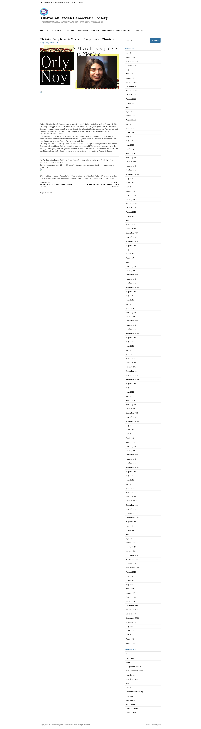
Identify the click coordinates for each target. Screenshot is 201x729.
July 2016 (129, 296)
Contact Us (138, 30)
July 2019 (129, 178)
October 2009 (131, 614)
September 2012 (132, 467)
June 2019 (130, 183)
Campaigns (83, 30)
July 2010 (129, 576)
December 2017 (132, 233)
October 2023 (131, 95)
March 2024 (130, 78)
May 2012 (129, 484)
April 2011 (130, 538)
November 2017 (132, 237)
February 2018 (131, 229)
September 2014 (132, 379)
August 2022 (131, 120)
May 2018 (129, 220)
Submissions (131, 704)
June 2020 (130, 145)
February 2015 (131, 363)
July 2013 (129, 425)
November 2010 (132, 559)
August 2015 (131, 338)
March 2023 (130, 116)
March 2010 (130, 593)
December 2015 (132, 321)
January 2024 (131, 82)
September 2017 (132, 241)
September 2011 (132, 518)
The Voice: (70, 30)
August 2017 (131, 245)
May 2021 (129, 137)
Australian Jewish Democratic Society (73, 18)
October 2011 (131, 513)
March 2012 (130, 492)
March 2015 (130, 358)
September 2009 (132, 618)
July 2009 (129, 626)
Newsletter (130, 675)
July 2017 (129, 250)
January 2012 (131, 501)
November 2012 (132, 459)
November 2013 (132, 417)
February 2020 (131, 157)
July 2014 (129, 388)
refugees (129, 696)
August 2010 (131, 572)
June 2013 (130, 430)
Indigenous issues (133, 667)
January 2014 (131, 409)
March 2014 (130, 400)
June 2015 (130, 346)
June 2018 (130, 216)
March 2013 (130, 442)
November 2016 (132, 279)
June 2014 (130, 392)
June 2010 (130, 580)
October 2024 (131, 65)
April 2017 (130, 258)
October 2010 (131, 564)
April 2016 (130, 308)
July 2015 (129, 342)
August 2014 (131, 384)
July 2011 (129, 526)
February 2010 (131, 597)
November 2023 (132, 91)
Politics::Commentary (134, 692)
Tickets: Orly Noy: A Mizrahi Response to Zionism (56, 185)
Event (128, 662)
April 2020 (130, 149)
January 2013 (131, 451)
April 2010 (130, 589)
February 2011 (131, 547)
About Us (44, 30)
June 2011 (130, 530)
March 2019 (130, 191)
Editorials (130, 658)
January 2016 (131, 317)
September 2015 (132, 333)
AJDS (44, 42)
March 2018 (130, 224)
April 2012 (130, 488)
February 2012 (131, 497)
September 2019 (132, 174)
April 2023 (130, 111)
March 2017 (130, 262)
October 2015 (131, 329)
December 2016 (132, 275)
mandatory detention (134, 671)
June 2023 (130, 103)
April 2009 (130, 639)
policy (128, 688)
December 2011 (132, 505)
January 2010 (131, 601)
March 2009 (130, 643)
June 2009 (130, 631)
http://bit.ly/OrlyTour (105, 160)
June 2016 (130, 300)
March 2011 (130, 543)
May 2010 (129, 585)
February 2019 (131, 195)
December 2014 (132, 371)
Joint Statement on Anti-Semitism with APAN (110, 30)
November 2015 (132, 325)
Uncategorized (132, 708)
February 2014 (131, 404)
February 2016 (131, 312)
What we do (57, 30)
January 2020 (131, 162)
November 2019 (132, 166)
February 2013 (131, 446)
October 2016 (131, 283)
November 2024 (132, 61)
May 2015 (129, 350)
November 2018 (132, 204)
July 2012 (129, 476)
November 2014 (132, 375)
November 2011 (132, 509)
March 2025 (130, 57)
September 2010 (132, 568)
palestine (48, 193)
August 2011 (131, 522)
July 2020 (129, 141)
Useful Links (131, 713)
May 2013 (129, 434)
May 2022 (129, 124)
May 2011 (129, 534)
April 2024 (130, 74)
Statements (130, 700)
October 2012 (131, 463)
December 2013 (132, 413)
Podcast (129, 683)
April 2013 (130, 438)
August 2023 (131, 99)
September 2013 (132, 421)
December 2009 (132, 605)
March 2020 (130, 153)
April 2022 (130, 128)
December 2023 (132, 86)
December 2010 (132, 555)
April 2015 (130, 354)
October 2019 (131, 170)
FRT (159, 725)
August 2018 (131, 212)
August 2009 (131, 622)
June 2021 (130, 132)
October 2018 (131, 208)
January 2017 (131, 271)
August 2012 (131, 471)
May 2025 (129, 53)
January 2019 (131, 199)
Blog (127, 654)
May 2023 (129, 107)
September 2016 (132, 287)
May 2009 (129, 635)
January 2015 (131, 367)
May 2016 (129, 304)
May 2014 (129, 396)
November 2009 (132, 610)
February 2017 (131, 266)
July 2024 (129, 70)
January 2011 (131, 551)
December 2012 (132, 455)
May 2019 (129, 187)
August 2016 (131, 291)
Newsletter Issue (132, 679)
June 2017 (130, 254)
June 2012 (130, 480)
